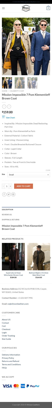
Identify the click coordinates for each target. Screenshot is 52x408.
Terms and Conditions (11, 364)
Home (4, 91)
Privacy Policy (8, 358)
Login (4, 332)
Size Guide (6, 339)
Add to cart (24, 186)
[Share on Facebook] (4, 194)
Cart (4, 326)
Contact (5, 323)
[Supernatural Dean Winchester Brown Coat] (13, 256)
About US (6, 319)
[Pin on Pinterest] (13, 194)
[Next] (46, 46)
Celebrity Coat (17, 91)
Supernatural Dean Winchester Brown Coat (13, 274)
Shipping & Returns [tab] (10, 220)
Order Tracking (8, 335)
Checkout (6, 329)
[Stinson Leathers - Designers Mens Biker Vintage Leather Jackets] (26, 8)
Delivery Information (11, 354)
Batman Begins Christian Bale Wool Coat (38, 274)
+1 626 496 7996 (18, 2)
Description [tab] (7, 210)
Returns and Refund (10, 361)
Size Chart (10, 117)
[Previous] (6, 46)
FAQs (4, 367)
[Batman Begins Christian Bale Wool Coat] (38, 256)
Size (3, 174)
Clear (48, 170)
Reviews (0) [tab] (7, 215)
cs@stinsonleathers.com (32, 2)
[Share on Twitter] (9, 194)
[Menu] (3, 8)
